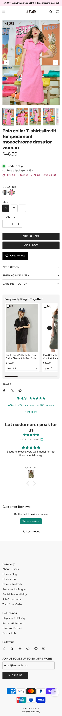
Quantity (8, 217)
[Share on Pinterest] (20, 391)
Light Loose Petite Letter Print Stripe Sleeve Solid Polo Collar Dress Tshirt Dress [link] (21, 357)
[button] (6, 62)
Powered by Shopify (31, 712)
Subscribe (15, 675)
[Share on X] (12, 391)
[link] (22, 328)
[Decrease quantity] (6, 223)
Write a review (31, 521)
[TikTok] (43, 648)
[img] (31, 435)
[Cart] (58, 11)
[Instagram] (20, 648)
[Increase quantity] (18, 223)
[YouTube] (36, 648)
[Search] (50, 11)
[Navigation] (3, 11)
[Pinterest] (28, 648)
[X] (12, 648)
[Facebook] (4, 648)
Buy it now (31, 245)
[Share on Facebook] (4, 391)
